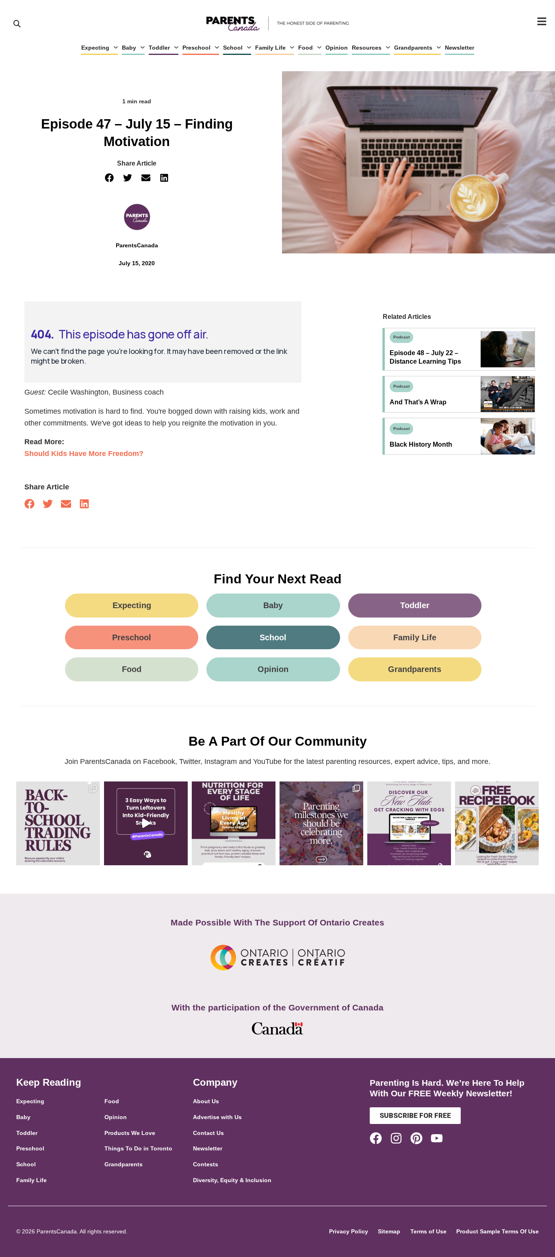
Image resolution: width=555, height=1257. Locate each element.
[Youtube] (437, 1138)
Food (305, 47)
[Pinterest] (416, 1138)
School (233, 47)
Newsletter (459, 47)
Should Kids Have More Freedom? (83, 454)
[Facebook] (376, 1138)
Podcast (401, 337)
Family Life (270, 47)
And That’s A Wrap (418, 402)
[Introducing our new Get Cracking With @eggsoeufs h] (409, 823)
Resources (367, 47)
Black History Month (421, 444)
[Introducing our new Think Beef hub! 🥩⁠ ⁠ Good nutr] (233, 823)
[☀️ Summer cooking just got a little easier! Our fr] (497, 823)
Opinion (336, 47)
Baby (129, 47)
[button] (109, 178)
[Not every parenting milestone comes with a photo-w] (321, 823)
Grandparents (413, 47)
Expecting (95, 47)
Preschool (196, 47)
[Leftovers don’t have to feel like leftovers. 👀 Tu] (146, 823)
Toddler (159, 47)
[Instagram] (396, 1138)
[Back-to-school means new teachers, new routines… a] (58, 823)
